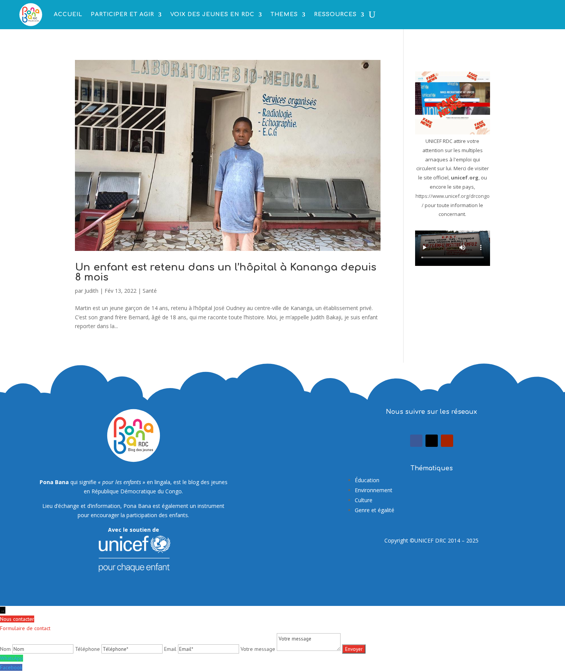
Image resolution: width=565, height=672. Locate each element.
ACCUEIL (68, 14)
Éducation (367, 480)
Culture (363, 500)
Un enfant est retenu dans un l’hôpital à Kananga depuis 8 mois (225, 272)
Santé (150, 290)
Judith (91, 290)
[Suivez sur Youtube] (447, 441)
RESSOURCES (335, 14)
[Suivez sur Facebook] (416, 441)
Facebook (11, 667)
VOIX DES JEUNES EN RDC (212, 14)
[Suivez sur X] (431, 441)
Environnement (373, 490)
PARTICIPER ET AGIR (122, 14)
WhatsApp (11, 658)
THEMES (284, 14)
